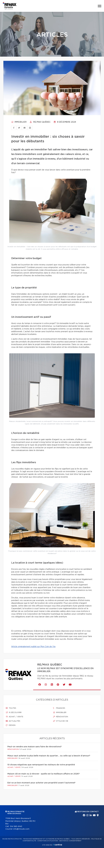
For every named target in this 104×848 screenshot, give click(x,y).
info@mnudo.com (21, 829)
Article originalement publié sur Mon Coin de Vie (33, 647)
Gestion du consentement (70, 840)
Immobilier (20, 122)
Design (11, 725)
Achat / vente (15, 717)
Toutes (12, 708)
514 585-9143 (16, 826)
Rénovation (62, 717)
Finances (60, 708)
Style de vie (62, 721)
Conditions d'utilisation (47, 840)
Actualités (14, 721)
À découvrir (15, 712)
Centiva (57, 845)
